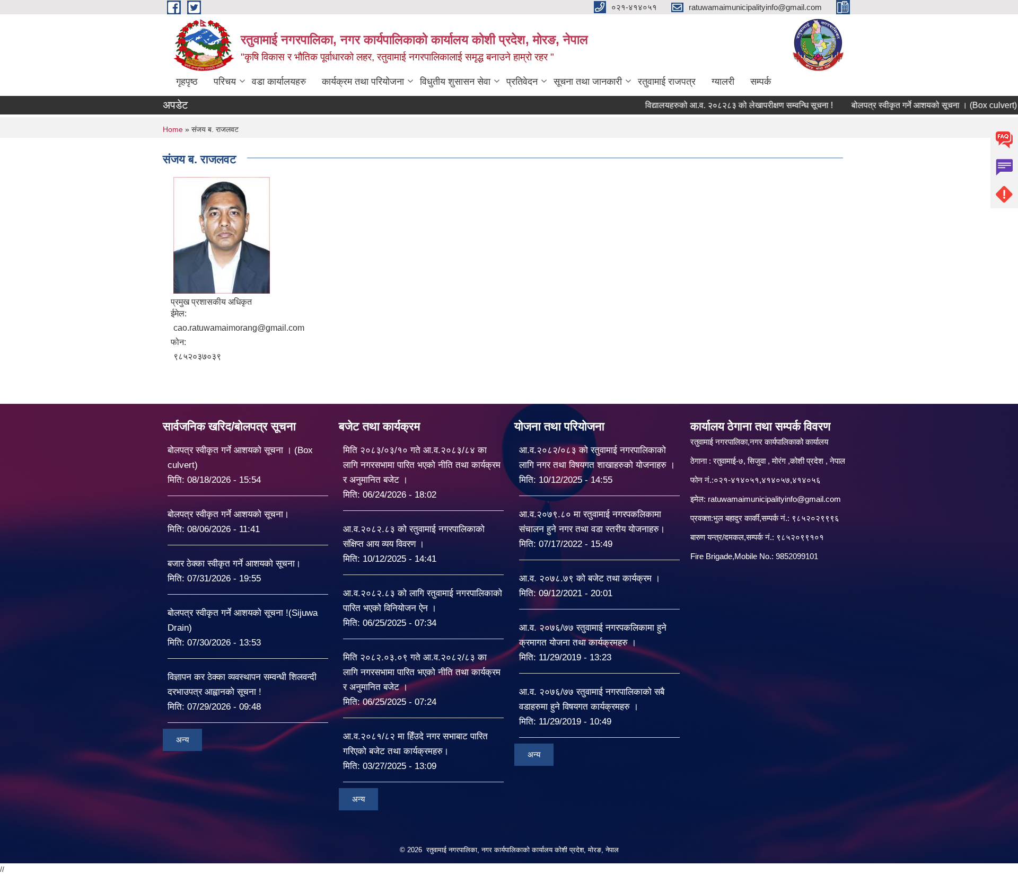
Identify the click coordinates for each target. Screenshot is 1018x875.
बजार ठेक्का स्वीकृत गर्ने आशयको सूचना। (234, 564)
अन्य (182, 739)
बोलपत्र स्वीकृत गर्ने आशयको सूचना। (228, 514)
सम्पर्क (760, 81)
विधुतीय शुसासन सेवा (455, 81)
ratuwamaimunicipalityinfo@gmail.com (774, 498)
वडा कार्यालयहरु (279, 81)
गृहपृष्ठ (187, 81)
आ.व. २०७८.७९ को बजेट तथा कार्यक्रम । (589, 578)
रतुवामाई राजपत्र (667, 81)
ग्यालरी (723, 81)
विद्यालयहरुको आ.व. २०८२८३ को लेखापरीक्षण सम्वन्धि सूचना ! (706, 105)
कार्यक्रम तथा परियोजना (363, 81)
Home (173, 129)
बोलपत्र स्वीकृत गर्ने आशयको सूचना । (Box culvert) (901, 105)
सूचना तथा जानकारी (588, 81)
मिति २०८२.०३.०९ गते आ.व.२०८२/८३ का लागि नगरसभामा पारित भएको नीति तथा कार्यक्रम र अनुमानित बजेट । (422, 672)
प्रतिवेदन (522, 81)
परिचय (225, 81)
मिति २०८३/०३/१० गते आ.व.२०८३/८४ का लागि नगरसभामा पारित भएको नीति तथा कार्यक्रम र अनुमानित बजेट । (422, 465)
